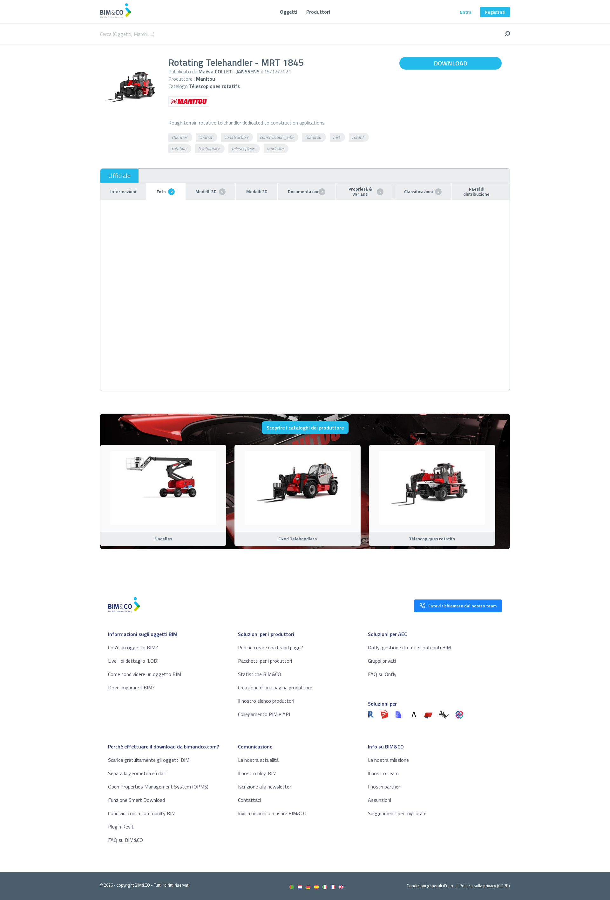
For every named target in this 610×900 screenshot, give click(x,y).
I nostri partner (384, 786)
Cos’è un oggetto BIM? (133, 647)
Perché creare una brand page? (270, 647)
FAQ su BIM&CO (125, 840)
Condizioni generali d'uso (430, 886)
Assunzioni (379, 800)
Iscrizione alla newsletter (264, 786)
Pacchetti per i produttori (265, 661)
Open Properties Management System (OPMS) (158, 786)
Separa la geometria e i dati (137, 773)
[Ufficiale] (119, 176)
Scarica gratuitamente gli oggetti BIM (148, 760)
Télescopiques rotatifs (214, 86)
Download (450, 63)
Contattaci (249, 800)
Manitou (205, 79)
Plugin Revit (121, 826)
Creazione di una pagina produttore (275, 687)
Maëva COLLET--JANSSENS (229, 71)
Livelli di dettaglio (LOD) (133, 661)
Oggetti (288, 12)
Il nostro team (383, 773)
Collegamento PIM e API (264, 714)
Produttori (318, 12)
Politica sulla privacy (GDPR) (484, 886)
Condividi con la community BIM (141, 813)
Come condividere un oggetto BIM (144, 674)
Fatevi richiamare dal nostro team (462, 605)
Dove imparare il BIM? (131, 687)
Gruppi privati (382, 661)
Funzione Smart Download (136, 800)
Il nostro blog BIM (257, 773)
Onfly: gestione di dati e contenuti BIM (409, 647)
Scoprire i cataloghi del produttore (305, 427)
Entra (465, 12)
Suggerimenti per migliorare (397, 813)
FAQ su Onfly (382, 674)
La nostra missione (388, 760)
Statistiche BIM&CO (259, 674)
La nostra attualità (258, 760)
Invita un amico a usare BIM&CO (272, 813)
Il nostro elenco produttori (266, 701)
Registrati (495, 12)
